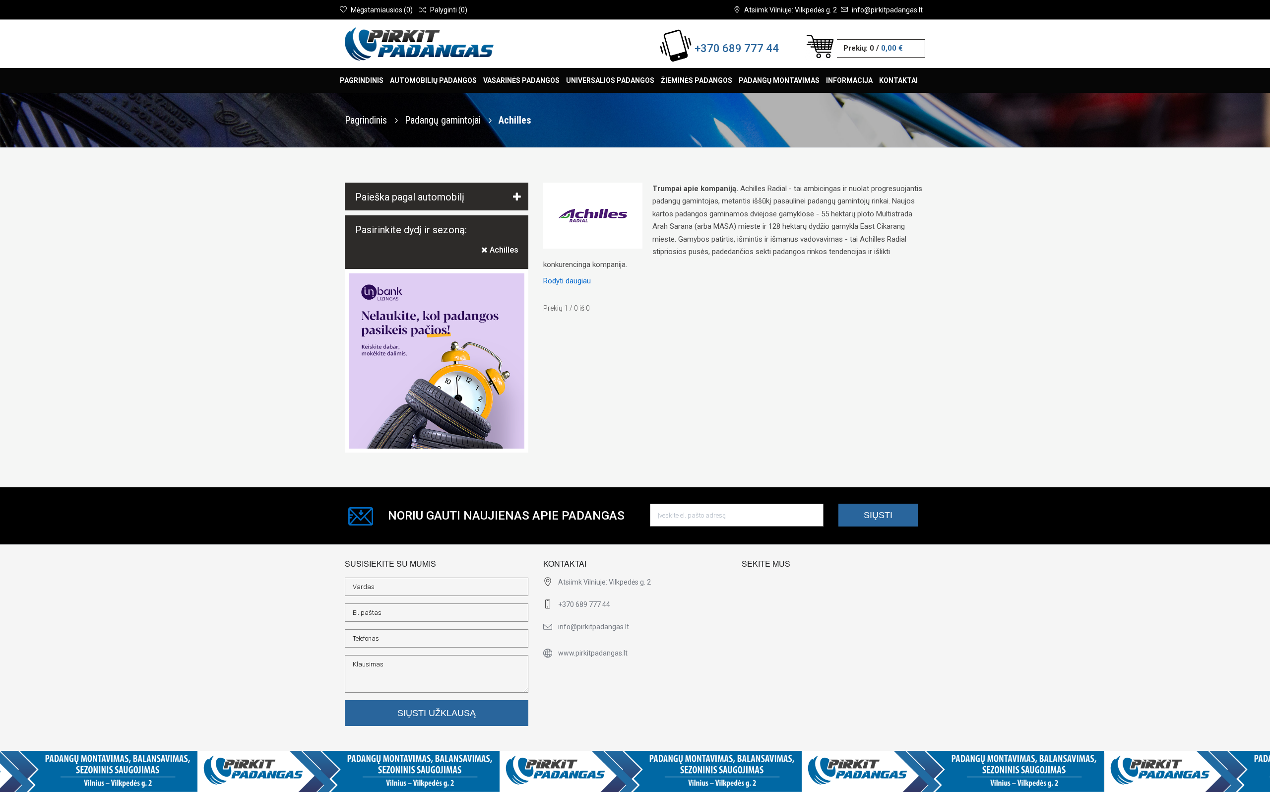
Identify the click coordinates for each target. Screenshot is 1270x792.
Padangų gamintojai (444, 120)
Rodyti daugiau (567, 280)
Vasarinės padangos (521, 80)
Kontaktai (898, 80)
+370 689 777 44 (737, 48)
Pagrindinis (361, 80)
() (382, 10)
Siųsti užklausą (436, 713)
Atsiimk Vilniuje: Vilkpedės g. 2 (790, 10)
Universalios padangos (610, 80)
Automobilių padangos (433, 80)
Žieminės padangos (696, 80)
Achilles (503, 250)
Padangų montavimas (779, 80)
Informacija (849, 80)
